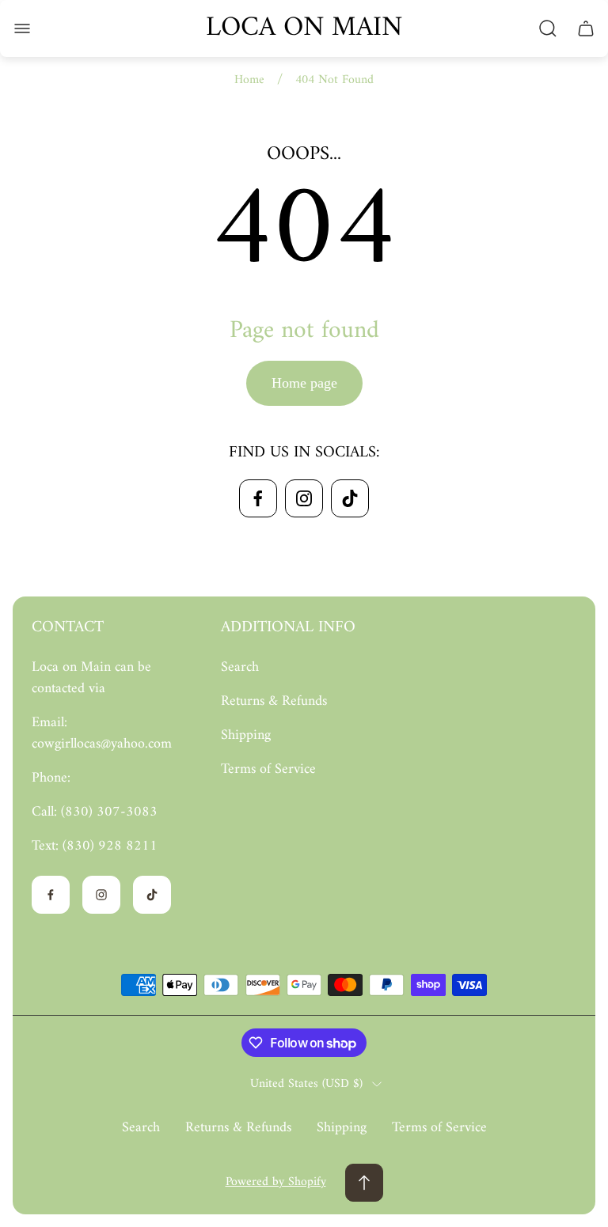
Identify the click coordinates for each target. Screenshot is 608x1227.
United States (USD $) (306, 1084)
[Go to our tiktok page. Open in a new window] (350, 498)
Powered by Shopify (276, 1182)
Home (249, 80)
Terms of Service (268, 769)
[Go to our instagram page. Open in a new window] (304, 498)
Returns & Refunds (274, 701)
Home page (304, 383)
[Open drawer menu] (22, 28)
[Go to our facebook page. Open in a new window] (258, 498)
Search (240, 667)
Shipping (246, 735)
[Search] (547, 28)
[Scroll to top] (364, 1183)
